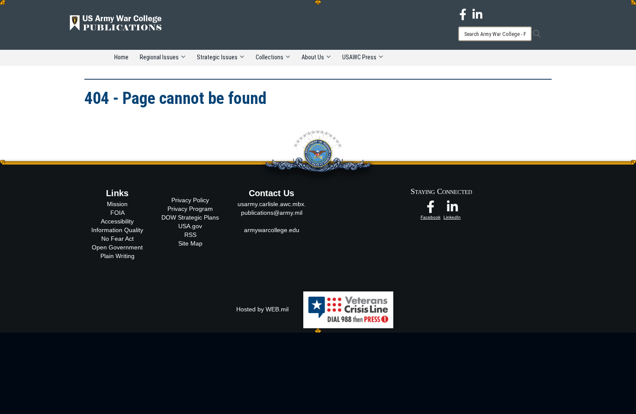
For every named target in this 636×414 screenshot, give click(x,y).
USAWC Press (359, 57)
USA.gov (190, 226)
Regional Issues (159, 57)
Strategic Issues (217, 57)
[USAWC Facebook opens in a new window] (462, 13)
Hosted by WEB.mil (262, 309)
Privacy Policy (190, 200)
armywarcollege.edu (271, 229)
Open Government (117, 247)
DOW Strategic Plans (190, 217)
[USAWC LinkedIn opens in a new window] (477, 13)
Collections (269, 57)
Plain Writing (117, 255)
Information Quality (117, 229)
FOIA (117, 212)
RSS (190, 234)
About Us (313, 57)
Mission (117, 204)
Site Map (190, 243)
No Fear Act (117, 238)
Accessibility (117, 221)
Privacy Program (190, 208)
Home (121, 57)
